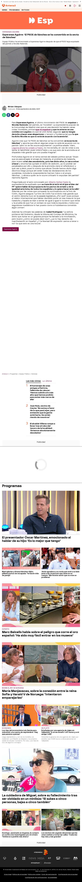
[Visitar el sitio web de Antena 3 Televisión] (6, 858)
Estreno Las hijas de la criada (13, 1)
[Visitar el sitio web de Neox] (23, 858)
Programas (14, 10)
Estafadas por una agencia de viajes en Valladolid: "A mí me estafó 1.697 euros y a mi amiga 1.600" (60, 732)
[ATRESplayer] (74, 5)
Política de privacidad (19, 874)
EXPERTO (5, 629)
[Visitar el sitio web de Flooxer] (47, 862)
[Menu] (79, 5)
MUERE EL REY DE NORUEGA (13, 688)
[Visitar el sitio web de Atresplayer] (36, 862)
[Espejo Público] (41, 28)
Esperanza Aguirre (10, 229)
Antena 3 (5, 374)
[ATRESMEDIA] (41, 852)
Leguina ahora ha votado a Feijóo (27, 148)
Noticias (25, 10)
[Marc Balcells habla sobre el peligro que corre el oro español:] (41, 605)
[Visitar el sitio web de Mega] (41, 858)
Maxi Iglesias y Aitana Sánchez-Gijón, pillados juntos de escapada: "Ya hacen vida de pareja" (20, 573)
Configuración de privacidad (68, 874)
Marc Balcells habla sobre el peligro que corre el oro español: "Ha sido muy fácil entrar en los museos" (40, 633)
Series (4, 10)
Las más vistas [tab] (33, 381)
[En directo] (65, 5)
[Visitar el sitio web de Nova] (32, 858)
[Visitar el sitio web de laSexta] (15, 858)
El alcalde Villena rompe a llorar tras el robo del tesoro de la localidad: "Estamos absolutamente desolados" (42, 428)
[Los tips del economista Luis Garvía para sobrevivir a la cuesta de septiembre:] (21, 715)
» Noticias (33, 374)
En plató (45, 728)
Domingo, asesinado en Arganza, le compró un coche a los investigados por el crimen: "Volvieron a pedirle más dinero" (20, 835)
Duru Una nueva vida (56, 1)
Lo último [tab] (47, 381)
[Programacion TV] (70, 5)
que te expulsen (43, 130)
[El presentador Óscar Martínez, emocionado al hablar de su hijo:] (41, 513)
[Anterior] (1, 1)
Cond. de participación (49, 874)
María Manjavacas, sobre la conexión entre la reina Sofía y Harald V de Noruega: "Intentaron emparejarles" (39, 694)
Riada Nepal (67, 1)
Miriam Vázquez (15, 107)
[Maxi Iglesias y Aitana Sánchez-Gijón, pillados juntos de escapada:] (21, 559)
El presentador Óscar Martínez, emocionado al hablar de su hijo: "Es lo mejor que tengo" (36, 539)
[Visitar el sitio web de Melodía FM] (75, 858)
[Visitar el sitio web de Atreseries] (49, 858)
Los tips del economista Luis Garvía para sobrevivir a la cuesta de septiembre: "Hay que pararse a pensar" (20, 732)
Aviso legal (8, 874)
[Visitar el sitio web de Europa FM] (66, 858)
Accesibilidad (52, 877)
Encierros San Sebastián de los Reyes (36, 1)
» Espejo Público (24, 374)
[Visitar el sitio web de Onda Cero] (58, 858)
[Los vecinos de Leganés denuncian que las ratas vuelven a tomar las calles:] (60, 820)
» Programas (13, 374)
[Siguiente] (80, 1)
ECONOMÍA (6, 728)
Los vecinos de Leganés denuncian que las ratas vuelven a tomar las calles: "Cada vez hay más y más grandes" (59, 835)
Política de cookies (34, 874)
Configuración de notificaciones (36, 877)
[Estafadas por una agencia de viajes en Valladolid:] (60, 715)
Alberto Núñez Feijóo (58, 182)
